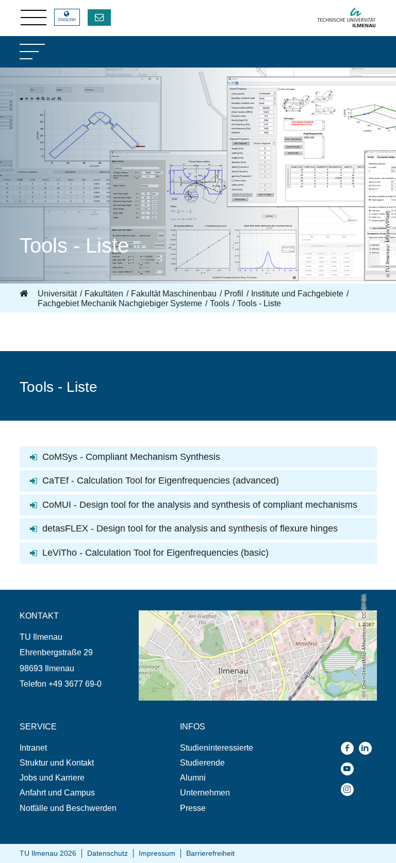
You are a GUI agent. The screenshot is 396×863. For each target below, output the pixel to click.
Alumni (193, 777)
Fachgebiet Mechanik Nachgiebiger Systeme (120, 303)
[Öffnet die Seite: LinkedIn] (368, 748)
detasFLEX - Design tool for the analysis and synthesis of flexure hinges (190, 528)
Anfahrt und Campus (57, 792)
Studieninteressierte (216, 747)
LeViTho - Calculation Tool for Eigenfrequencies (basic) (155, 552)
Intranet (33, 747)
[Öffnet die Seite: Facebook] (350, 748)
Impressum (157, 853)
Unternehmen (205, 792)
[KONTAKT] (99, 17)
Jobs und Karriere (52, 777)
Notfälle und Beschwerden (68, 808)
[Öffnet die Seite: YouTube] (350, 768)
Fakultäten (104, 293)
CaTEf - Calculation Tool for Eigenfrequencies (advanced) (160, 480)
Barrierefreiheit (210, 853)
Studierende (202, 762)
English (67, 20)
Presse (193, 808)
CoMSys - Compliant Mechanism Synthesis (131, 457)
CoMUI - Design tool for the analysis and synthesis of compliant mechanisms (199, 505)
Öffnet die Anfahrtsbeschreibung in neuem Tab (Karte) (236, 615)
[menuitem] (79, 748)
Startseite (25, 294)
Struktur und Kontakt (57, 762)
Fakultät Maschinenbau (174, 293)
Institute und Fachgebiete (297, 293)
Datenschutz (107, 853)
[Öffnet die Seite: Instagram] (350, 789)
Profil (233, 293)
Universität (57, 293)
